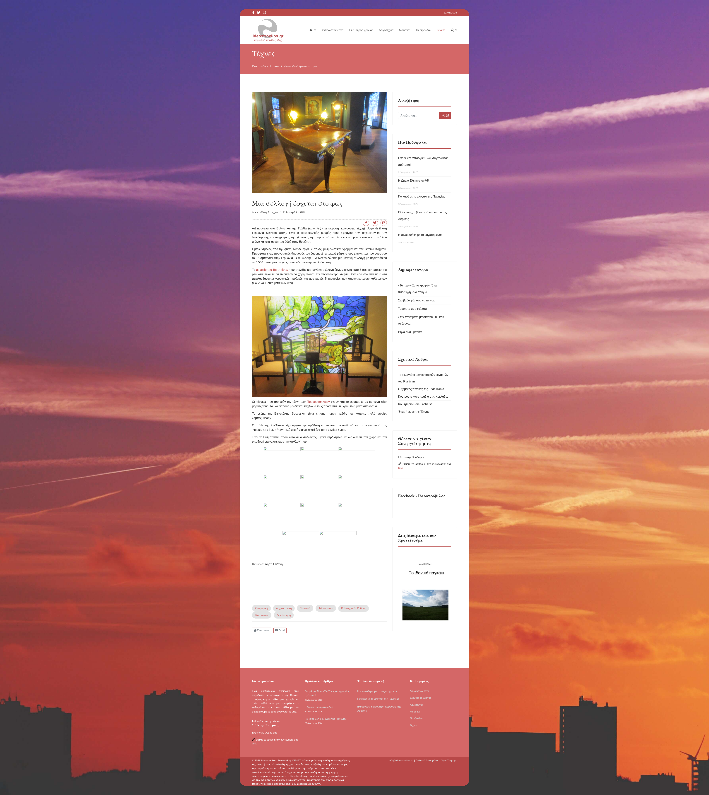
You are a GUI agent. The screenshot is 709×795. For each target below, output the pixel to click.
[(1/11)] (282, 461)
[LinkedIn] (384, 223)
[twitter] (258, 12)
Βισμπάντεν (261, 615)
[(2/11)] (319, 461)
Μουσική (404, 30)
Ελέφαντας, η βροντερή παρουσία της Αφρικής (422, 219)
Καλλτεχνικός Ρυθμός (353, 608)
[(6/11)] (356, 489)
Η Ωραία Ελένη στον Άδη (414, 184)
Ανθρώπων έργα (332, 30)
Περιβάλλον (423, 30)
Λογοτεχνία (386, 30)
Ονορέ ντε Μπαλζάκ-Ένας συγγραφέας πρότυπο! (423, 165)
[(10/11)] (300, 545)
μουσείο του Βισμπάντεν (272, 269)
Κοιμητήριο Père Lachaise (415, 404)
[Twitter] (375, 223)
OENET (297, 760)
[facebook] (253, 12)
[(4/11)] (282, 489)
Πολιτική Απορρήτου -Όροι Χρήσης (436, 760)
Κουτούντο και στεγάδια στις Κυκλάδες (423, 396)
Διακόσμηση (284, 615)
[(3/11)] (356, 461)
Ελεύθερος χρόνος (361, 30)
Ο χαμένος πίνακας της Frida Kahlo (421, 389)
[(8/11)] (319, 517)
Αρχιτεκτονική (284, 608)
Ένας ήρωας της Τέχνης (413, 411)
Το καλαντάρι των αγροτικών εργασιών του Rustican (423, 378)
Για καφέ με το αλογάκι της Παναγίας (421, 200)
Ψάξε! (445, 115)
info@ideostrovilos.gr (401, 760)
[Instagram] (264, 12)
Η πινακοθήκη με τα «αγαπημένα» (420, 238)
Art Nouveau (325, 608)
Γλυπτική (305, 608)
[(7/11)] (282, 517)
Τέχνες (441, 30)
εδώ (400, 467)
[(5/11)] (319, 489)
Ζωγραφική (261, 608)
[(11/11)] (338, 545)
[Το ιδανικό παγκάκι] (425, 587)
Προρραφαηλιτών (318, 401)
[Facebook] (366, 223)
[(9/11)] (356, 517)
